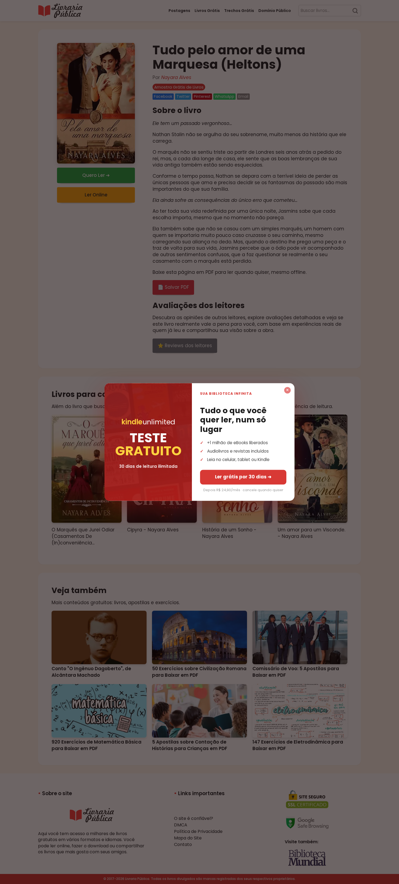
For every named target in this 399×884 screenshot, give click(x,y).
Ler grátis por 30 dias (243, 477)
